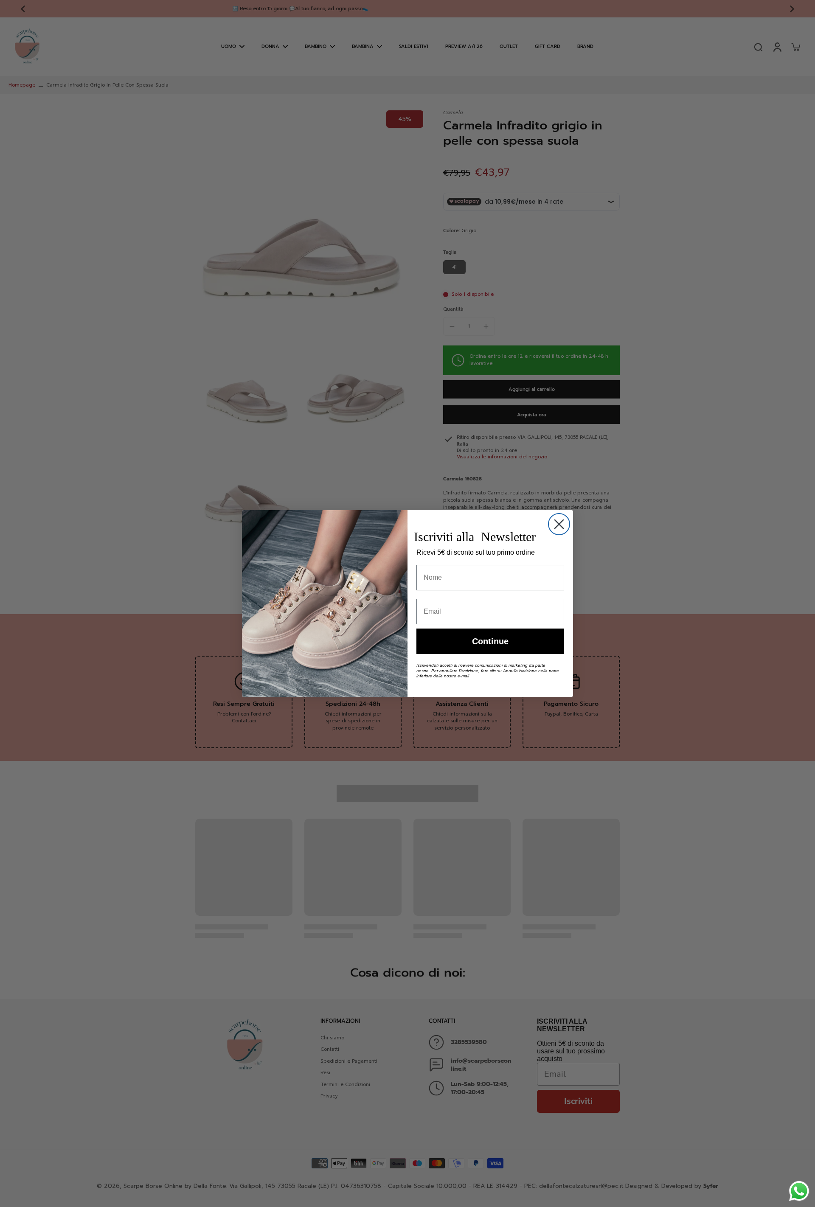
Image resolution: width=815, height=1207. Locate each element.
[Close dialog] (559, 524)
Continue (490, 641)
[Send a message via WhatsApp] (799, 1191)
